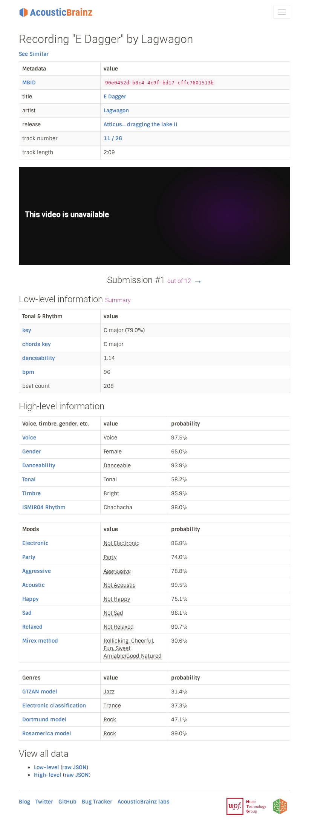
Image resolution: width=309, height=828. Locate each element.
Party (28, 557)
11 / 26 (113, 138)
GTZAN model (39, 691)
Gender (31, 451)
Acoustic (33, 585)
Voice (29, 437)
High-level (47, 774)
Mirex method (40, 640)
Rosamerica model (46, 733)
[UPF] (246, 805)
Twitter (44, 801)
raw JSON (74, 767)
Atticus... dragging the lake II (140, 124)
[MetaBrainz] (279, 805)
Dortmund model (44, 719)
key (26, 330)
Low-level (46, 767)
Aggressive (36, 571)
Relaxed (32, 626)
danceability (38, 358)
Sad (27, 612)
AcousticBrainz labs (144, 801)
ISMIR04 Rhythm (44, 507)
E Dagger (115, 96)
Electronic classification (54, 705)
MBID (29, 82)
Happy (30, 598)
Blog (24, 801)
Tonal (29, 479)
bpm (28, 372)
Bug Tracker (97, 801)
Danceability (38, 465)
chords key (36, 344)
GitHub (67, 801)
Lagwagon (116, 110)
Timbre (31, 493)
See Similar (34, 54)
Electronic (35, 543)
